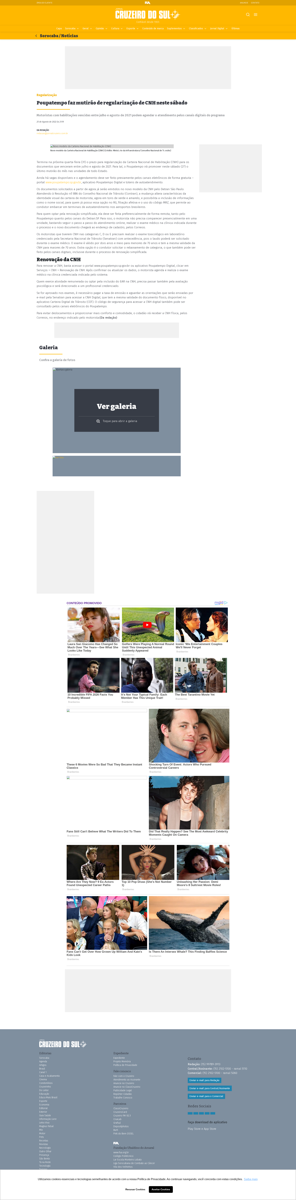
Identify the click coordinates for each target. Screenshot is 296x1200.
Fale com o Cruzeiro (123, 1076)
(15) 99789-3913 (210, 1064)
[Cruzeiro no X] (207, 1113)
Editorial (43, 1108)
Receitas (43, 1140)
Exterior (43, 1111)
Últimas (235, 28)
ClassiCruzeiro (120, 1108)
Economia (44, 1104)
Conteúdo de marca (153, 28)
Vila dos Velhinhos (123, 1166)
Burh (115, 1130)
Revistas (43, 1144)
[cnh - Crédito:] (117, 466)
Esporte (130, 28)
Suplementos (174, 28)
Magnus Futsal (46, 1126)
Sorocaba (70, 28)
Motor (42, 1133)
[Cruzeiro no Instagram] (195, 1113)
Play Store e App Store (202, 1128)
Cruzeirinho (45, 1086)
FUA (116, 1143)
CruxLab (117, 1119)
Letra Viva (44, 1122)
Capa (59, 28)
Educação (44, 1093)
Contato (255, 3)
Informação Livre (48, 1119)
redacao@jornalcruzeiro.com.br (52, 133)
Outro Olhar (45, 1151)
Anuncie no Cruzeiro (123, 1083)
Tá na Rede (45, 1162)
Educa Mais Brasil (48, 1097)
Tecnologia (44, 1165)
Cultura (115, 28)
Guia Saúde (45, 1115)
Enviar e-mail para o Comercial (206, 1096)
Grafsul (117, 1122)
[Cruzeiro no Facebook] (190, 1113)
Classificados (196, 28)
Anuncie (244, 3)
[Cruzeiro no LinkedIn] (212, 1113)
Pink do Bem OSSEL (123, 1133)
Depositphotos (121, 1126)
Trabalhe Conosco (122, 1097)
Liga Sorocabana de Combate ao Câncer (134, 1163)
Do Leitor (44, 1090)
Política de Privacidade (125, 1065)
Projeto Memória (122, 1061)
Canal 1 (43, 1072)
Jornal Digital (217, 28)
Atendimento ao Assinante (126, 1079)
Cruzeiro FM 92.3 (122, 1115)
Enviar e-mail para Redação (204, 1080)
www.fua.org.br (121, 1152)
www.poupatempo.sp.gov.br (63, 182)
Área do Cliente (44, 3)
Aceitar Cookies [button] (161, 1189)
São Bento (44, 1158)
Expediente (119, 1057)
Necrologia (45, 1147)
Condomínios (46, 1083)
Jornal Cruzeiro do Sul (148, 14)
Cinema (43, 1079)
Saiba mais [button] (251, 1179)
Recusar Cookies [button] (135, 1189)
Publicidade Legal (122, 1090)
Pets (41, 1137)
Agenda (43, 1061)
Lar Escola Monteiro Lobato (127, 1159)
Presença (44, 1155)
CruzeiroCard (120, 1112)
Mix (41, 1129)
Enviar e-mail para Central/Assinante (209, 1088)
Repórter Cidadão (122, 1094)
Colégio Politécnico (123, 1156)
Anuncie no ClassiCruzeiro (126, 1086)
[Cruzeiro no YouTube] (201, 1113)
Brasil (42, 1068)
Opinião (100, 28)
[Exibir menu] (255, 15)
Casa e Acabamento (49, 1075)
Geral (86, 28)
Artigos (42, 1065)
